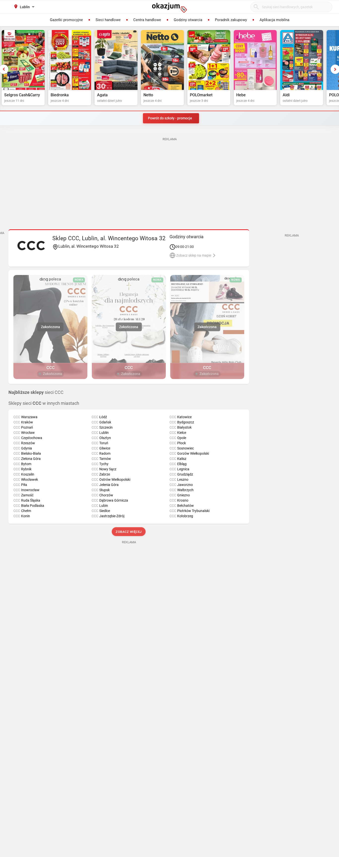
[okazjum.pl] (169, 8)
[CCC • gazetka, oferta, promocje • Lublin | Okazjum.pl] (31, 245)
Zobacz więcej (129, 532)
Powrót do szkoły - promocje (170, 118)
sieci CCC (36, 392)
